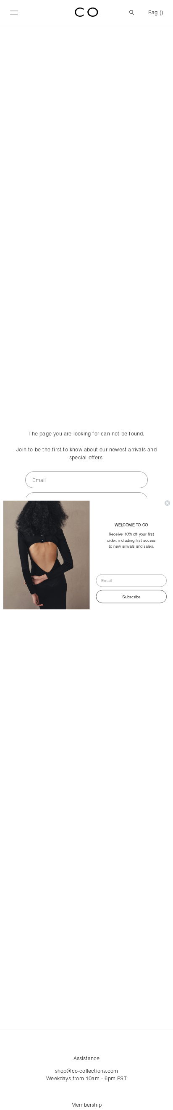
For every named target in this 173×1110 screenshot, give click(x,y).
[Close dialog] (167, 503)
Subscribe (131, 596)
